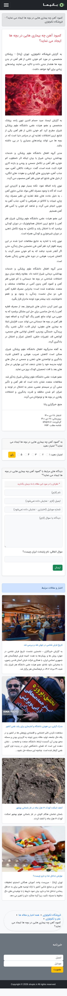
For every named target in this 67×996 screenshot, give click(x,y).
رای (12, 455)
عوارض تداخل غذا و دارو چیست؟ (47, 876)
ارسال (57, 568)
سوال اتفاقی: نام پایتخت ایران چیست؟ (42, 552)
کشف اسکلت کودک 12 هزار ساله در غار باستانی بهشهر (39, 807)
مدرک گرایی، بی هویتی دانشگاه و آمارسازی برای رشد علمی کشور (34, 726)
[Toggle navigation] (6, 5)
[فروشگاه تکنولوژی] (53, 5)
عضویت (57, 969)
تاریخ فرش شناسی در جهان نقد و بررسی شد (43, 645)
